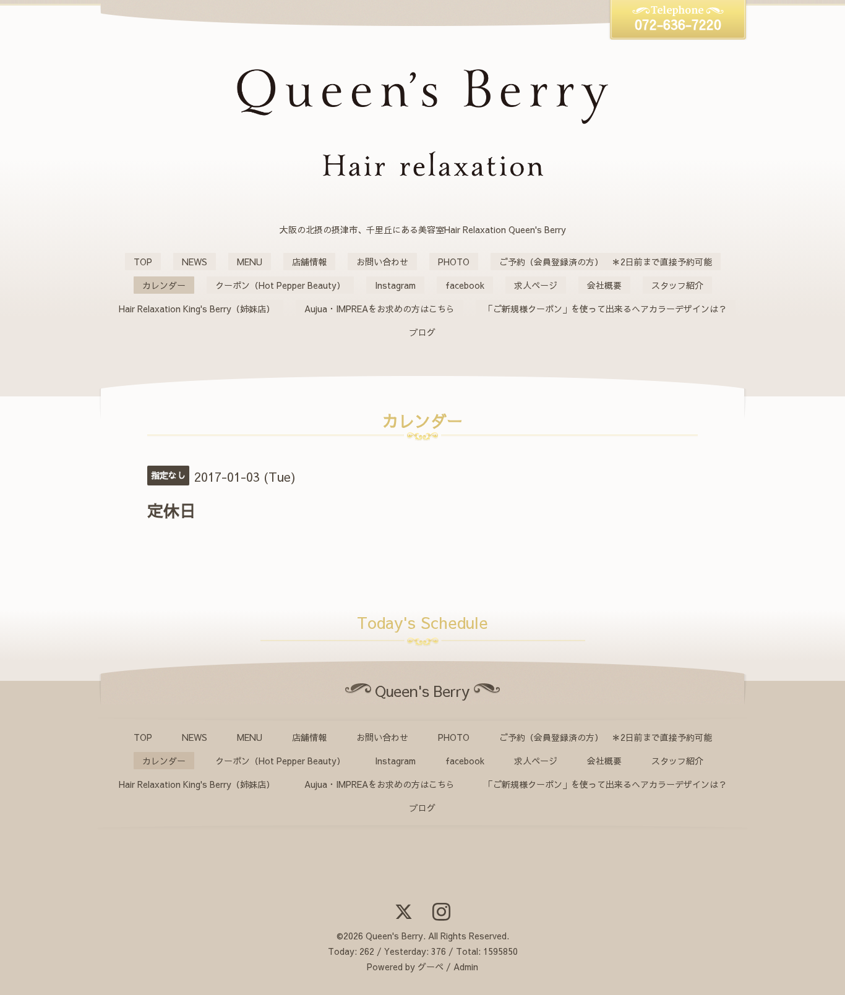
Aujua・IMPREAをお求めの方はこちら (379, 308)
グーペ (431, 966)
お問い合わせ (382, 261)
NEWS (194, 261)
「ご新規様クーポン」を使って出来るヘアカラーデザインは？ (605, 308)
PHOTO (454, 261)
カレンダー (164, 285)
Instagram (395, 285)
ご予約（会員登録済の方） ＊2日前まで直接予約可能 (605, 261)
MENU (249, 261)
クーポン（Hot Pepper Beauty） (280, 285)
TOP (143, 261)
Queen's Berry (394, 935)
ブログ (422, 332)
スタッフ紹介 (677, 285)
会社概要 (604, 285)
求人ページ (535, 285)
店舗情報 (309, 261)
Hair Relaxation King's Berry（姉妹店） (197, 308)
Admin (465, 966)
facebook (464, 285)
